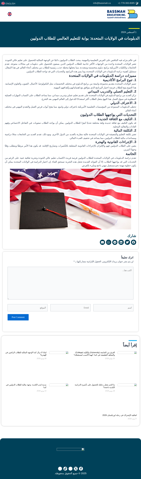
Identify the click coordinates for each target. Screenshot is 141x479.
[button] (133, 242)
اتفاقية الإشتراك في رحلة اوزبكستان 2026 (119, 415)
